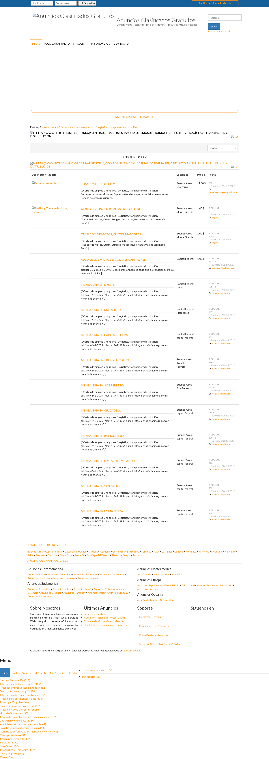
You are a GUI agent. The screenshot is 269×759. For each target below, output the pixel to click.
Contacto (121, 43)
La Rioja (179, 551)
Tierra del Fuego (120, 555)
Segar (215, 217)
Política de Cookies (169, 644)
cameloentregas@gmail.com (223, 192)
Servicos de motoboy (96, 613)
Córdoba (105, 551)
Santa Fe (79, 555)
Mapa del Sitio (147, 644)
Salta (30, 555)
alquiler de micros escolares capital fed (106, 624)
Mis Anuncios (100, 43)
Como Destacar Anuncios (153, 635)
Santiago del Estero (98, 555)
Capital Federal (53, 551)
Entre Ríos (133, 551)
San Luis (52, 555)
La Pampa (167, 551)
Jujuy (156, 551)
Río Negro (230, 551)
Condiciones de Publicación (154, 626)
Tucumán (137, 555)
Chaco (83, 551)
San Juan (41, 555)
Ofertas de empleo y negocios (75, 127)
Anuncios (48, 127)
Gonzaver (144, 616)
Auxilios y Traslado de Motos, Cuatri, (104, 617)
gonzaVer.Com (132, 650)
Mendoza (191, 551)
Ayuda (157, 616)
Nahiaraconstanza (221, 293)
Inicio (36, 43)
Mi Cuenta (80, 43)
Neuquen (216, 551)
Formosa (146, 551)
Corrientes (118, 551)
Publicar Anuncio (57, 43)
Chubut (93, 551)
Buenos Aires (35, 551)
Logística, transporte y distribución (117, 127)
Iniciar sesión (87, 3)
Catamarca (71, 551)
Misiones (204, 551)
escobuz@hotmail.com (223, 267)
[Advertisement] (134, 78)
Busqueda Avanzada (219, 31)
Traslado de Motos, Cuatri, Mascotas (105, 621)
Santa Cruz (66, 555)
